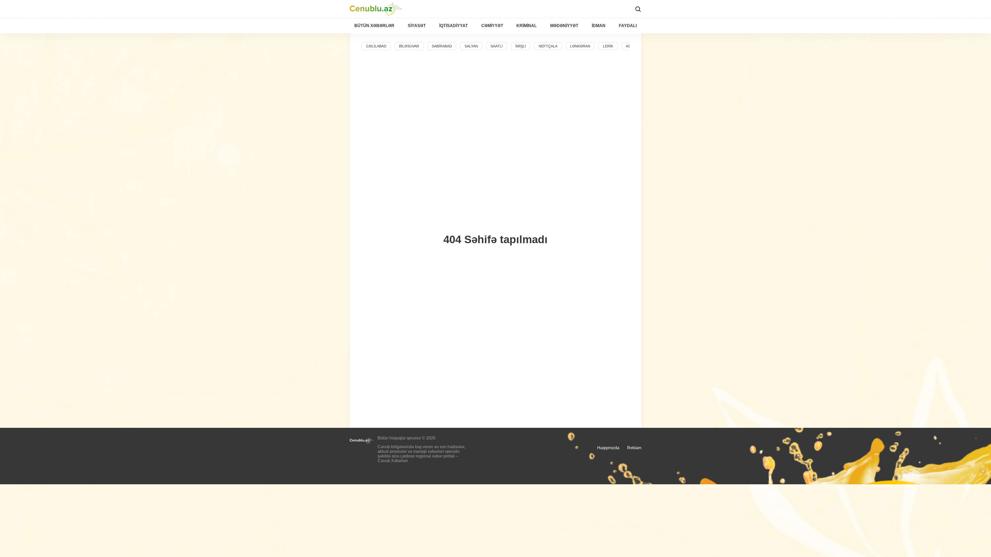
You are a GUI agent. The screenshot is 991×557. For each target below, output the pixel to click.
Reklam (634, 448)
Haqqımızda (608, 448)
